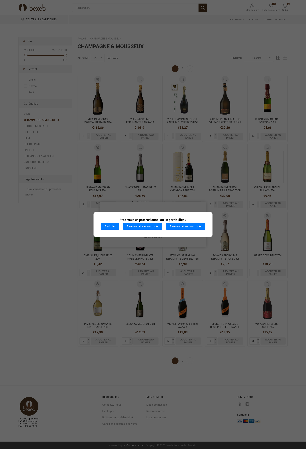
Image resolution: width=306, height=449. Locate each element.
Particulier (110, 226)
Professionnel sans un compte (185, 226)
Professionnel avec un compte (142, 226)
